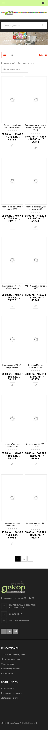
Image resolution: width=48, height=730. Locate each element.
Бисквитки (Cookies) (10, 669)
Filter (41, 55)
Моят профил (7, 688)
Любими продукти (9, 698)
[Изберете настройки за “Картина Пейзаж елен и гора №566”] (12, 226)
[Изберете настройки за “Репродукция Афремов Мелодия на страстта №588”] (35, 147)
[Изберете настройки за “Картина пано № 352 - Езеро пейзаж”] (12, 385)
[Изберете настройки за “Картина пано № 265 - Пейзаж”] (35, 464)
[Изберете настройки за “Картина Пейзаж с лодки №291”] (12, 464)
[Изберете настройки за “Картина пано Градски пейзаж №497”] (35, 226)
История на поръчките (11, 693)
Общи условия (7, 664)
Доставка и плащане (11, 659)
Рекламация (7, 673)
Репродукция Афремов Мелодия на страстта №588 (35, 127)
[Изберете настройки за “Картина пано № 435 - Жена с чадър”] (12, 306)
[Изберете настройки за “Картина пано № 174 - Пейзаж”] (35, 543)
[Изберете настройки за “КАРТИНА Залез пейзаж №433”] (35, 306)
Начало (7, 40)
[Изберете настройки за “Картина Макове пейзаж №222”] (12, 543)
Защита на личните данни (13, 654)
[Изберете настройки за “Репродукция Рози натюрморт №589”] (12, 145)
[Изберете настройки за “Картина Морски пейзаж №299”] (35, 385)
